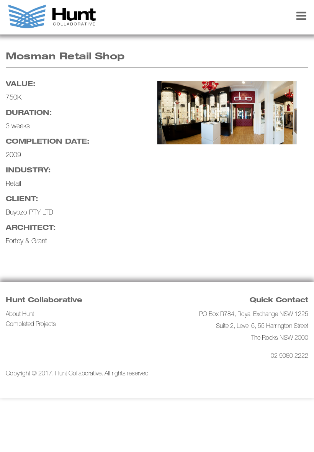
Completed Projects (31, 325)
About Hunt (20, 315)
